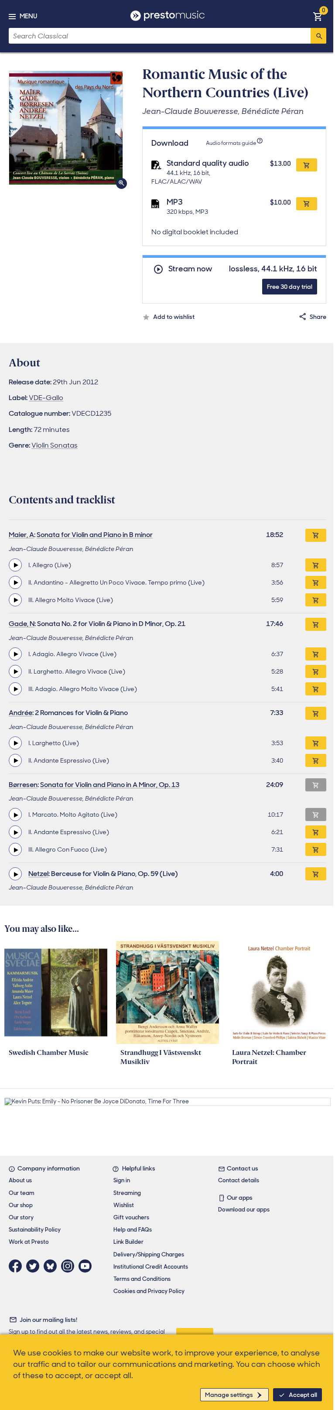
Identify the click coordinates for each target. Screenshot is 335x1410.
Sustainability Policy (35, 1229)
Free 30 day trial (289, 287)
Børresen (23, 784)
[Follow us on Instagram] (70, 1266)
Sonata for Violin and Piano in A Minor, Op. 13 (109, 784)
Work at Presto (29, 1242)
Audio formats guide (231, 143)
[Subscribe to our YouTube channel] (87, 1266)
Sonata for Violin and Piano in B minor (95, 534)
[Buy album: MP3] (306, 203)
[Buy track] (315, 565)
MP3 (175, 202)
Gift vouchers (131, 1217)
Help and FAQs (132, 1229)
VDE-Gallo (46, 397)
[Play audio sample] (15, 565)
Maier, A (21, 534)
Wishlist (123, 1205)
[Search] (318, 36)
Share (318, 317)
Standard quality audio (208, 163)
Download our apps (244, 1209)
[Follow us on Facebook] (17, 1266)
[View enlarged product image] (66, 128)
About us (20, 1180)
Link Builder (128, 1242)
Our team (21, 1193)
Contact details (238, 1180)
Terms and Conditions (142, 1279)
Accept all (303, 1395)
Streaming (127, 1193)
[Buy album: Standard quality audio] (306, 164)
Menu (28, 16)
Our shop (21, 1205)
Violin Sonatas (54, 445)
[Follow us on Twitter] (35, 1266)
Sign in (121, 1180)
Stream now (190, 269)
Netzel (38, 873)
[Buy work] (315, 535)
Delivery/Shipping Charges (148, 1254)
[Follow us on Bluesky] (52, 1266)
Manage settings (229, 1395)
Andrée (20, 712)
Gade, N (21, 623)
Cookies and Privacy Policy (149, 1291)
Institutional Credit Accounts (150, 1266)
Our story (21, 1217)
